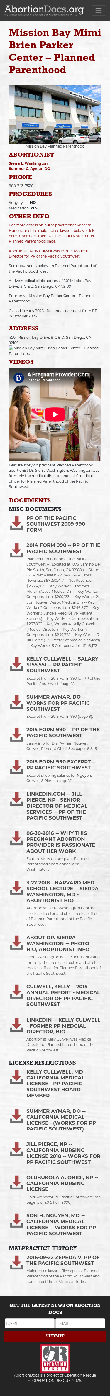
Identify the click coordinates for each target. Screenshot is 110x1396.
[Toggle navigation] (99, 10)
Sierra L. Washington (28, 163)
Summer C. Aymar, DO (29, 168)
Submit (55, 1335)
